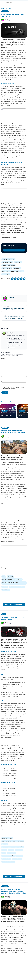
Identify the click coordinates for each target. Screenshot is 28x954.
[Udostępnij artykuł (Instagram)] (15, 278)
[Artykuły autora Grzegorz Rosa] (2, 436)
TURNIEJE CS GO (17, 859)
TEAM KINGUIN (6, 859)
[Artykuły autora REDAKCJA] (5, 298)
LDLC (3, 853)
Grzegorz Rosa (8, 435)
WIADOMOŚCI (9, 8)
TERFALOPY (17, 268)
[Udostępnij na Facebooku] (12, 278)
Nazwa (3, 375)
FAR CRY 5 (10, 576)
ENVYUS (4, 850)
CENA (3, 576)
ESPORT (3, 614)
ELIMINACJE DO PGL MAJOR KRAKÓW (12, 847)
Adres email (4, 381)
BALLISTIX (5, 838)
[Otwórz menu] (25, 2)
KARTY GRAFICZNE (7, 262)
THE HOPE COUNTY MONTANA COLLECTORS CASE (10, 583)
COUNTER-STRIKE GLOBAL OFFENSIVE (13, 841)
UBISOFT (4, 586)
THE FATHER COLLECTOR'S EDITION (12, 579)
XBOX (21, 271)
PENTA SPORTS (11, 853)
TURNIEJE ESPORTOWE (8, 861)
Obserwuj (14, 250)
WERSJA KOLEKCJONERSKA (17, 586)
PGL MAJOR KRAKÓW (8, 856)
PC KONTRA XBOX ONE (8, 265)
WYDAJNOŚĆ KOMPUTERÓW (10, 271)
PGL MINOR (19, 856)
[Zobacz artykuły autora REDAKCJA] (2, 20)
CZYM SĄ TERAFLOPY (8, 259)
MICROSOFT (18, 262)
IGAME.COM (18, 850)
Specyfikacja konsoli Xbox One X (9, 50)
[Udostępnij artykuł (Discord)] (24, 278)
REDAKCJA (7, 19)
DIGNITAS (4, 844)
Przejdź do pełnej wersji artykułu (13, 604)
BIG (11, 838)
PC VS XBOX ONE (7, 268)
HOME (2, 8)
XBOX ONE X (5, 274)
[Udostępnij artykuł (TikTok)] (18, 278)
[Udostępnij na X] (21, 278)
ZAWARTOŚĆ (5, 589)
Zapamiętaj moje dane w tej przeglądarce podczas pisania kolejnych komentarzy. (13, 388)
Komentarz (3, 358)
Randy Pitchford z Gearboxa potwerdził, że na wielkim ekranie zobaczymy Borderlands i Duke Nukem (13, 891)
